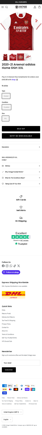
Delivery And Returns (8, 317)
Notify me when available (21, 136)
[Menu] (2, 7)
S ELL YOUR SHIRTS (21, 2)
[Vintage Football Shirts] (21, 7)
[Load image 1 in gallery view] (21, 31)
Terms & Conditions (8, 334)
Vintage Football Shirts (11, 425)
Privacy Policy (6, 324)
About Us (5, 331)
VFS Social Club (7, 341)
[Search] (7, 7)
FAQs (3, 310)
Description (5, 147)
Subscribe (9, 370)
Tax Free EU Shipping (8, 320)
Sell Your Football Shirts (9, 338)
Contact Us (5, 327)
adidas (6, 86)
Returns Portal (6, 313)
